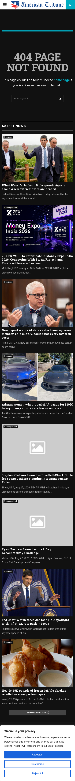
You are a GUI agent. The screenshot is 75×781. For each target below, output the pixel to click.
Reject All (37, 773)
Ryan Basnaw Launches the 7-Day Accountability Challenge (26, 551)
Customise (37, 764)
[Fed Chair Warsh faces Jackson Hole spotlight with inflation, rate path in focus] (37, 592)
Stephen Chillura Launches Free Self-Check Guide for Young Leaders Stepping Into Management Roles (37, 478)
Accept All (37, 754)
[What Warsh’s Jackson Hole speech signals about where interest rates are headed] (37, 158)
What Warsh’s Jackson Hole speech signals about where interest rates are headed (33, 187)
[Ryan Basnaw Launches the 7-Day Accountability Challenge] (37, 522)
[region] (37, 753)
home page (62, 80)
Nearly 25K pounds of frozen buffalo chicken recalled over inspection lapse (34, 692)
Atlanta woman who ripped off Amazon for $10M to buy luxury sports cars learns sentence (37, 406)
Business (8, 137)
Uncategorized (10, 208)
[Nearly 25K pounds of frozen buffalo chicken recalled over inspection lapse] (37, 663)
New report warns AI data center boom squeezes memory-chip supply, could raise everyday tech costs (36, 333)
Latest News (14, 126)
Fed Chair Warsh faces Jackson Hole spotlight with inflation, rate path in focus (35, 621)
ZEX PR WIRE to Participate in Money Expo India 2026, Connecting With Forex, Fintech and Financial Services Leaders (37, 259)
